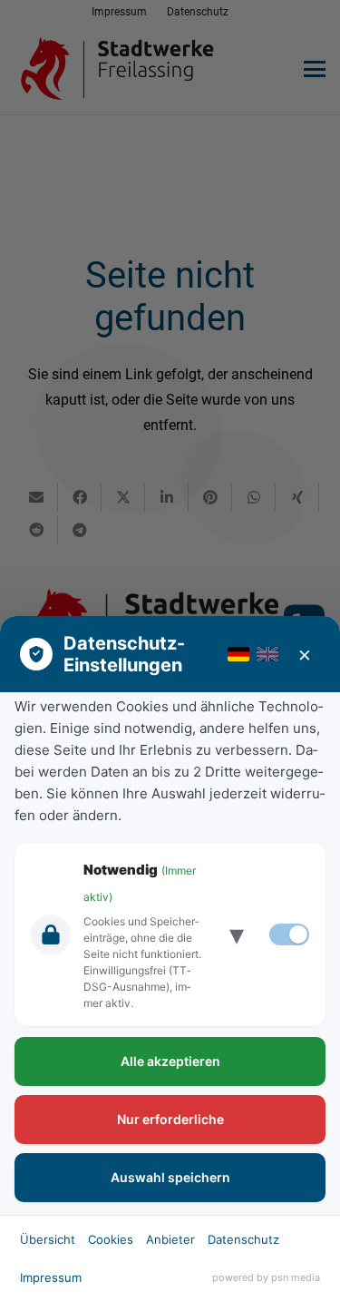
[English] (267, 654)
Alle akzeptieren (170, 1061)
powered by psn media (266, 1277)
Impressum (51, 1277)
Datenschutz (243, 1239)
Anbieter (170, 1239)
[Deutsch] (238, 654)
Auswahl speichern (170, 1177)
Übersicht (47, 1239)
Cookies (110, 1239)
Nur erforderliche (170, 1119)
